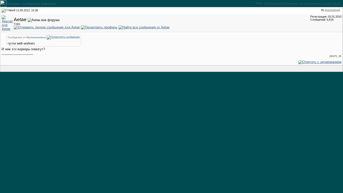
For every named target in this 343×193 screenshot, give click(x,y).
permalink (332, 10)
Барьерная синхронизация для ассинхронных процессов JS (302, 3)
